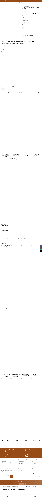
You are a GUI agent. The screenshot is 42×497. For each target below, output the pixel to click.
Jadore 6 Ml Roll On (26, 440)
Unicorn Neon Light (36, 154)
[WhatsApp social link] (23, 484)
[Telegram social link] (33, 37)
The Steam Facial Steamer (26, 154)
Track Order (7, 0)
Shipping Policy (20, 468)
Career (33, 468)
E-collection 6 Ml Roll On (6, 440)
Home (23, 6)
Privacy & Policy (20, 466)
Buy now (19, 494)
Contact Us (33, 466)
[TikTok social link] (25, 484)
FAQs (33, 470)
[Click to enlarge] (2, 25)
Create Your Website (21, 461)
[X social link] (30, 37)
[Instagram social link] (22, 484)
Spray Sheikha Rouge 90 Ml (26, 307)
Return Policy (20, 470)
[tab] (9, 39)
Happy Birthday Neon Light (16, 154)
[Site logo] (21, 2)
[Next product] (23, 9)
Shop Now (21, 0)
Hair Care (26, 35)
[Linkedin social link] (32, 37)
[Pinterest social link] (31, 37)
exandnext (16, 486)
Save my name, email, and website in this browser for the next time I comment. (12, 86)
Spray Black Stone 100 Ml (26, 374)
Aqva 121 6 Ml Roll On (36, 374)
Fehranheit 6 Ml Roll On (16, 440)
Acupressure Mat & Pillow (16, 307)
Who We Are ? (34, 463)
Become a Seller (35, 0)
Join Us (11, 476)
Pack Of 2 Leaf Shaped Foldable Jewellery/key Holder (5, 155)
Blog (32, 461)
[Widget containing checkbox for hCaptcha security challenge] (7, 475)
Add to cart (14, 494)
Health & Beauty (26, 6)
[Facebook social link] (29, 37)
